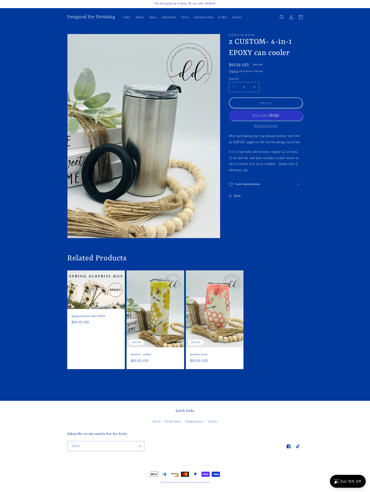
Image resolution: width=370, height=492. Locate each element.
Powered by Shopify (200, 482)
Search (156, 421)
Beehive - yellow (141, 354)
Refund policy (173, 421)
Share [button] (237, 196)
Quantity (234, 78)
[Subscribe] (139, 446)
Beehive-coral (198, 354)
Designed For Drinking (179, 482)
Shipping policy (194, 421)
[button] (281, 17)
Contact (213, 421)
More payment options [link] (266, 125)
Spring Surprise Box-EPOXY (88, 316)
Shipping (233, 71)
